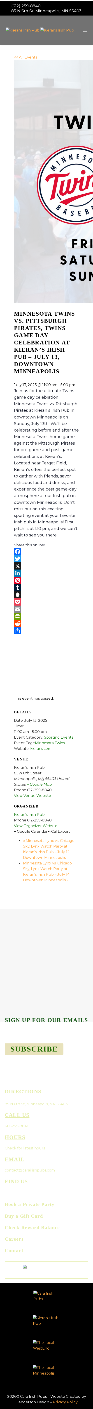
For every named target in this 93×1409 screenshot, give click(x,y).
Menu (85, 30)
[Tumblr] (46, 587)
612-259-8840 (17, 1126)
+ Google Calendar (31, 831)
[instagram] (16, 1192)
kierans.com (40, 748)
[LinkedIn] (46, 573)
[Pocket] (46, 602)
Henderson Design (32, 1402)
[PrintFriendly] (46, 616)
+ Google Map (39, 784)
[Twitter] (46, 558)
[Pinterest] (46, 580)
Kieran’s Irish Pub (29, 814)
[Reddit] (46, 623)
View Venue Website (32, 796)
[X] (46, 566)
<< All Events (25, 57)
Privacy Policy (65, 1402)
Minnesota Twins (50, 743)
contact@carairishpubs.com (30, 1170)
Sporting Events (58, 737)
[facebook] (7, 1192)
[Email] (46, 609)
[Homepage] (40, 30)
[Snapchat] (46, 594)
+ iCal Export (59, 831)
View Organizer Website (35, 826)
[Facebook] (46, 551)
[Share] (46, 630)
